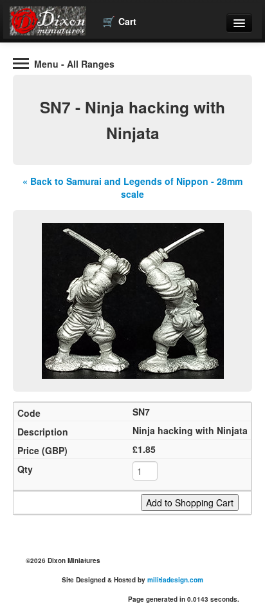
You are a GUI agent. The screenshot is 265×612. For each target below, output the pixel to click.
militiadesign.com (175, 579)
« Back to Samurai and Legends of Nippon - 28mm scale (132, 187)
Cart (119, 21)
